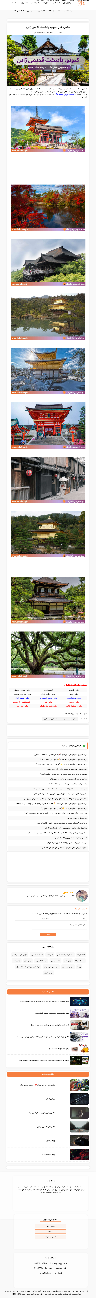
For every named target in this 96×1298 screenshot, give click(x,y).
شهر (74, 718)
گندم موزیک (81, 954)
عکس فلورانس (48, 690)
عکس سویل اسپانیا (74, 698)
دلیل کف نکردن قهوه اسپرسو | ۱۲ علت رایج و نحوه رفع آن (67, 842)
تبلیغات (50, 1231)
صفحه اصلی (50, 1226)
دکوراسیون (41, 10)
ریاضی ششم (16, 961)
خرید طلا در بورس (41, 961)
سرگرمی (30, 10)
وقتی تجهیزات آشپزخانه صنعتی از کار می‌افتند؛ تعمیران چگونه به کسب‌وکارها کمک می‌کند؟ (55, 813)
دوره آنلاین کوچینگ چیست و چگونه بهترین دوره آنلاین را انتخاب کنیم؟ (62, 823)
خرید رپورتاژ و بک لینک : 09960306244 (51, 1263)
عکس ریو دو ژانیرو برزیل (48, 698)
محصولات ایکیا (79, 961)
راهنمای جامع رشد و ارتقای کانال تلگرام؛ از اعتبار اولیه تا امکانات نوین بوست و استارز (57, 833)
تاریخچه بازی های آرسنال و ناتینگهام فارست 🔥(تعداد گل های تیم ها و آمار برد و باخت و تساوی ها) (52, 803)
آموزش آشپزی (48, 973)
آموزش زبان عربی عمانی (19, 954)
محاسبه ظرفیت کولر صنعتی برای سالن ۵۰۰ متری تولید (68, 779)
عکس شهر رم (74, 690)
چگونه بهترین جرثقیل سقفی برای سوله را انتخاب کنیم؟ (68, 784)
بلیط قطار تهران (55, 961)
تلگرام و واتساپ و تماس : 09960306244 (50, 1268)
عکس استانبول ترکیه (74, 706)
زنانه (58, 10)
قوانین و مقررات (50, 1236)
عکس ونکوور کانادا (48, 694)
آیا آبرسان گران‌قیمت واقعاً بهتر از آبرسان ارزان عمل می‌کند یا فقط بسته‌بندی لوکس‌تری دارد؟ (55, 798)
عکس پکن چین (22, 706)
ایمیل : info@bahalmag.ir (51, 1273)
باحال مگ (59, 32)
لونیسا (79, 967)
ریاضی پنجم (28, 961)
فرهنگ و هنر (19, 10)
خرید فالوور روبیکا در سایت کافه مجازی (28, 967)
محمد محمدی (69, 892)
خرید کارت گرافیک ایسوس (65, 954)
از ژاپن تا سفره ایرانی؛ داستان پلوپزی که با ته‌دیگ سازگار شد (66, 828)
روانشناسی (68, 10)
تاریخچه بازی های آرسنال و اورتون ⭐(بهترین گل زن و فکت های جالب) (61, 764)
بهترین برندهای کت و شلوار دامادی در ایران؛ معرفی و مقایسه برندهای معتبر (60, 793)
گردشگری (51, 32)
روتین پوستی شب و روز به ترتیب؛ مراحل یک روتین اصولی (67, 769)
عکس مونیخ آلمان (22, 698)
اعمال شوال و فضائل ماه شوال (76, 818)
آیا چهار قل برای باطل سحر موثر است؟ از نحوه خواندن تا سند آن (64, 847)
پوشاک (51, 10)
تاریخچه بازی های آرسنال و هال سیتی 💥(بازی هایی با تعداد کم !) (63, 759)
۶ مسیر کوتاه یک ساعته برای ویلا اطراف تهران (71, 837)
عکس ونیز (74, 694)
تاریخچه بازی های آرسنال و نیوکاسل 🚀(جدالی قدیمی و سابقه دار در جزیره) (60, 754)
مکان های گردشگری (40, 32)
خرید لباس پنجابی (68, 967)
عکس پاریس (74, 702)
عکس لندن (48, 702)
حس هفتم (50, 954)
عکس (66, 718)
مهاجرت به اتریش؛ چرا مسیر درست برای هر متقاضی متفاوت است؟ (63, 774)
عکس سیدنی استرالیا (22, 690)
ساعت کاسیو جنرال (37, 954)
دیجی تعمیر (67, 961)
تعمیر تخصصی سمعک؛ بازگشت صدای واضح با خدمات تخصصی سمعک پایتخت (59, 788)
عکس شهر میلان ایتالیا (48, 706)
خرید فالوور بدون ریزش (51, 967)
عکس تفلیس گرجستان (22, 702)
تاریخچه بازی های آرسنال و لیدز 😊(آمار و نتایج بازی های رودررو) (64, 808)
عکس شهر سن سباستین (22, 694)
